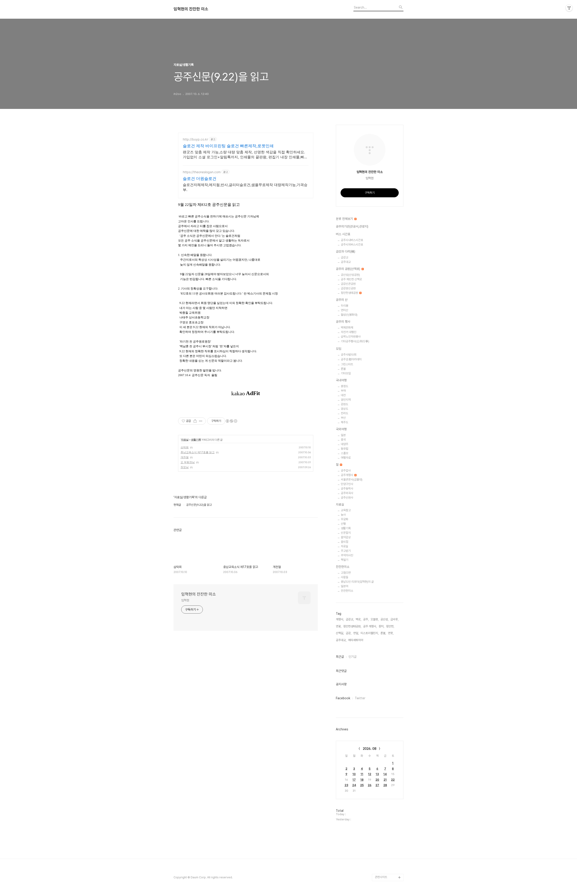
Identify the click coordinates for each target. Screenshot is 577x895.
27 (377, 785)
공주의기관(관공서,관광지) (352, 226)
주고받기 (346, 550)
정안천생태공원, (352, 626)
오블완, (375, 619)
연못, (391, 633)
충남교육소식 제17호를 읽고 (198, 452)
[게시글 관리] (201, 421)
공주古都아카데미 (351, 359)
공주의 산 (342, 299)
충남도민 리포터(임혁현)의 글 (357, 581)
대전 (343, 395)
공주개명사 (347, 475)
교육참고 (346, 510)
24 (354, 785)
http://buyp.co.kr (195, 139)
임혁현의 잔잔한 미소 (191, 9)
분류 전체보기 (345, 219)
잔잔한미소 (342, 566)
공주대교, (341, 640)
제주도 (344, 422)
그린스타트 (347, 364)
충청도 (344, 386)
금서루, (394, 619)
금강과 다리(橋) (345, 251)
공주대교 (346, 262)
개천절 (185, 457)
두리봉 (344, 305)
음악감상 (346, 537)
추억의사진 (347, 555)
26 (369, 785)
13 (377, 774)
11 (362, 774)
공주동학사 (347, 488)
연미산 (344, 310)
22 (393, 779)
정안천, (390, 626)
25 (362, 785)
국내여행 (341, 380)
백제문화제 (347, 327)
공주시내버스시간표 (352, 240)
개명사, (340, 619)
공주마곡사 (347, 493)
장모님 (185, 467)
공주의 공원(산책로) (348, 269)
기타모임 (346, 373)
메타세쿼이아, (356, 640)
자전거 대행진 (348, 332)
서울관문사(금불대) (351, 479)
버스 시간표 (343, 234)
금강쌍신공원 (348, 288)
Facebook (343, 698)
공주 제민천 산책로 (351, 279)
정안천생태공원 (350, 292)
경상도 (344, 408)
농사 (343, 514)
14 (385, 774)
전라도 (344, 413)
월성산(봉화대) (349, 314)
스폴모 (344, 453)
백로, (358, 619)
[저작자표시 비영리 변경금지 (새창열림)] (231, 421)
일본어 (344, 586)
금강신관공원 (348, 283)
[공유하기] (195, 421)
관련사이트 (381, 877)
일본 (343, 435)
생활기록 (196, 439)
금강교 (344, 257)
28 (385, 785)
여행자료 (346, 457)
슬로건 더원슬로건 (199, 178)
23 (346, 785)
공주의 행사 (343, 321)
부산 (343, 417)
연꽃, (338, 626)
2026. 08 (369, 749)
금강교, (350, 619)
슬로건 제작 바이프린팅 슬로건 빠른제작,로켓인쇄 (228, 145)
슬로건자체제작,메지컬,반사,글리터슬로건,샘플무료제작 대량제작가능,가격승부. (245, 187)
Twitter (360, 698)
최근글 (340, 656)
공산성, (384, 619)
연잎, (356, 633)
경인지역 (346, 399)
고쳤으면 (346, 572)
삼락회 (185, 447)
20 (377, 779)
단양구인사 (347, 484)
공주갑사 (346, 470)
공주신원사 (347, 497)
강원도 (344, 404)
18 (362, 779)
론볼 (343, 368)
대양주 (344, 444)
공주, (366, 619)
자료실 (184, 439)
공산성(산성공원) (350, 274)
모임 (338, 348)
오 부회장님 (188, 462)
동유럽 (344, 448)
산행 (343, 523)
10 (354, 774)
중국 (343, 439)
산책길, (340, 633)
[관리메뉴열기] (569, 8)
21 (385, 779)
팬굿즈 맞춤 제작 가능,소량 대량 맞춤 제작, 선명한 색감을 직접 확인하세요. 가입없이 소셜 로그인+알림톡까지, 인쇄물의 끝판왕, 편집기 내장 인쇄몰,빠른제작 (245, 154)
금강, (348, 633)
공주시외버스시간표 (352, 244)
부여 (343, 390)
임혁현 (185, 600)
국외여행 (341, 429)
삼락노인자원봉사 (351, 336)
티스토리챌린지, (370, 633)
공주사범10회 (348, 354)
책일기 (344, 559)
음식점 (344, 541)
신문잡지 (346, 532)
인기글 (352, 656)
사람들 (344, 577)
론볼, (383, 633)
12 (369, 774)
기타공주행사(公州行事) (355, 341)
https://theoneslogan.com (202, 172)
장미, (381, 626)
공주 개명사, (370, 626)
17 (354, 779)
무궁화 (344, 519)
